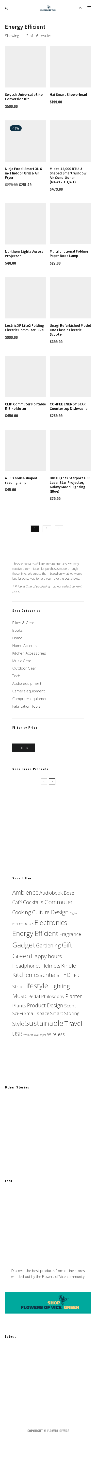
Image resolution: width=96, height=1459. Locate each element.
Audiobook (51, 892)
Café (17, 902)
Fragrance (70, 934)
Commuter (58, 902)
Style (18, 1024)
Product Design (45, 1005)
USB (17, 1034)
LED (65, 975)
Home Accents (24, 645)
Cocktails (33, 902)
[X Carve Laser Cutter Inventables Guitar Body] (13, 1151)
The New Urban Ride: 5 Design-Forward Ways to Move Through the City (58, 1353)
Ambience (25, 892)
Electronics (50, 922)
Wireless (56, 1034)
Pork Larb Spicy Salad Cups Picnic (53, 1198)
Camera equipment (28, 690)
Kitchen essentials (35, 975)
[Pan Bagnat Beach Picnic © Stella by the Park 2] (13, 1128)
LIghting (59, 986)
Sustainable (44, 1023)
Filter (24, 748)
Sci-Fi (17, 1013)
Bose (69, 893)
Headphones (26, 965)
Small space (36, 1013)
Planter (73, 996)
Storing (71, 1013)
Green (21, 956)
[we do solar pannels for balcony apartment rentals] (13, 1401)
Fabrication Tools (26, 706)
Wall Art (28, 1035)
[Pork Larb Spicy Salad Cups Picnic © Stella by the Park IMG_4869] (13, 1198)
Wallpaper (40, 1035)
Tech (16, 675)
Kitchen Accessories (29, 653)
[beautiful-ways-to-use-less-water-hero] (13, 1377)
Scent (70, 1005)
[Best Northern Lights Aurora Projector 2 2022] (48, 813)
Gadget (23, 944)
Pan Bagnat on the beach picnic (51, 1128)
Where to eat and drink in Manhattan (56, 1221)
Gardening (48, 945)
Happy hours (46, 956)
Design (59, 912)
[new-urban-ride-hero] (13, 1353)
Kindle (68, 965)
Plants (19, 1005)
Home (17, 637)
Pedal (34, 996)
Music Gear (21, 660)
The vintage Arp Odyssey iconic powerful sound (51, 1104)
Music (19, 996)
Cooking (21, 912)
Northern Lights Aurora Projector (39, 845)
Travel (73, 1023)
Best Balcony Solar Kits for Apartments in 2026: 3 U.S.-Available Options (58, 1400)
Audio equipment (26, 683)
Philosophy (52, 996)
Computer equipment (30, 698)
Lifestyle (35, 985)
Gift (67, 944)
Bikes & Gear (23, 622)
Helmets (51, 965)
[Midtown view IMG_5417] (13, 1222)
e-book (26, 923)
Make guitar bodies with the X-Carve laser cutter (55, 1151)
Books (17, 630)
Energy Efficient (35, 933)
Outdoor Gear (24, 668)
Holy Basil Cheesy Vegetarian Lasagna (57, 1245)
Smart (56, 1013)
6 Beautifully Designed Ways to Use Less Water (54, 1377)
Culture (40, 912)
